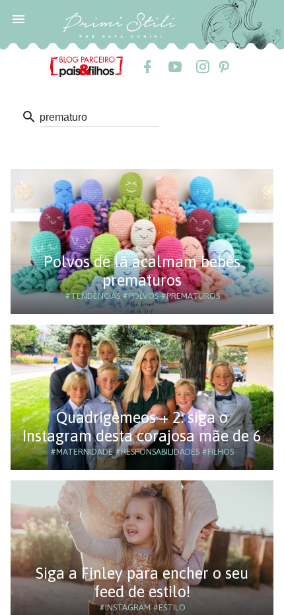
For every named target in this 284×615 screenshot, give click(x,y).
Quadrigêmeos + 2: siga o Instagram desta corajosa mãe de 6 (142, 426)
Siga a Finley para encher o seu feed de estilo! (142, 582)
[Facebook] (146, 66)
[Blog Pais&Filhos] (86, 66)
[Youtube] (174, 66)
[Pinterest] (223, 66)
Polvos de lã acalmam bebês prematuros (142, 271)
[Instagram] (202, 66)
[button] (18, 18)
